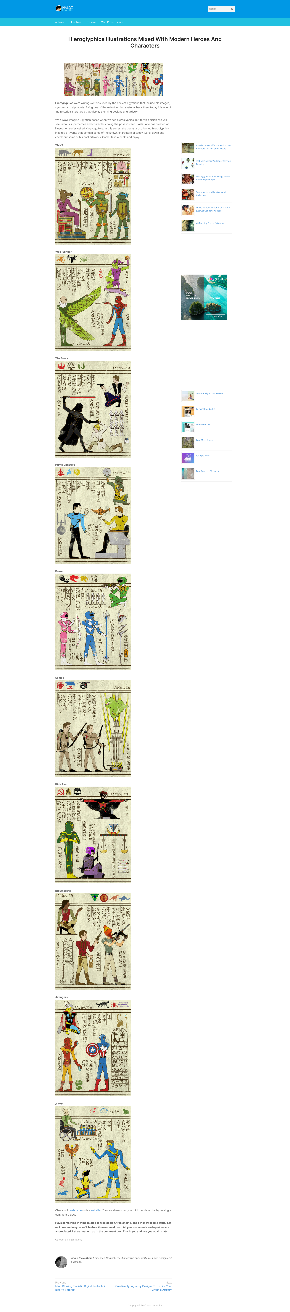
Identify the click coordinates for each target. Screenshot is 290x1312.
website (95, 1210)
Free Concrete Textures (207, 471)
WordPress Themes (112, 22)
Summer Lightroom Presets (209, 393)
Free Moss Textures (205, 440)
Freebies (76, 22)
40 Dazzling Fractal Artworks (210, 223)
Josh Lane (75, 1210)
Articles (59, 22)
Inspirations (75, 1239)
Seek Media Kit (203, 424)
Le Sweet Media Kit (205, 409)
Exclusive (91, 22)
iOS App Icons (203, 455)
